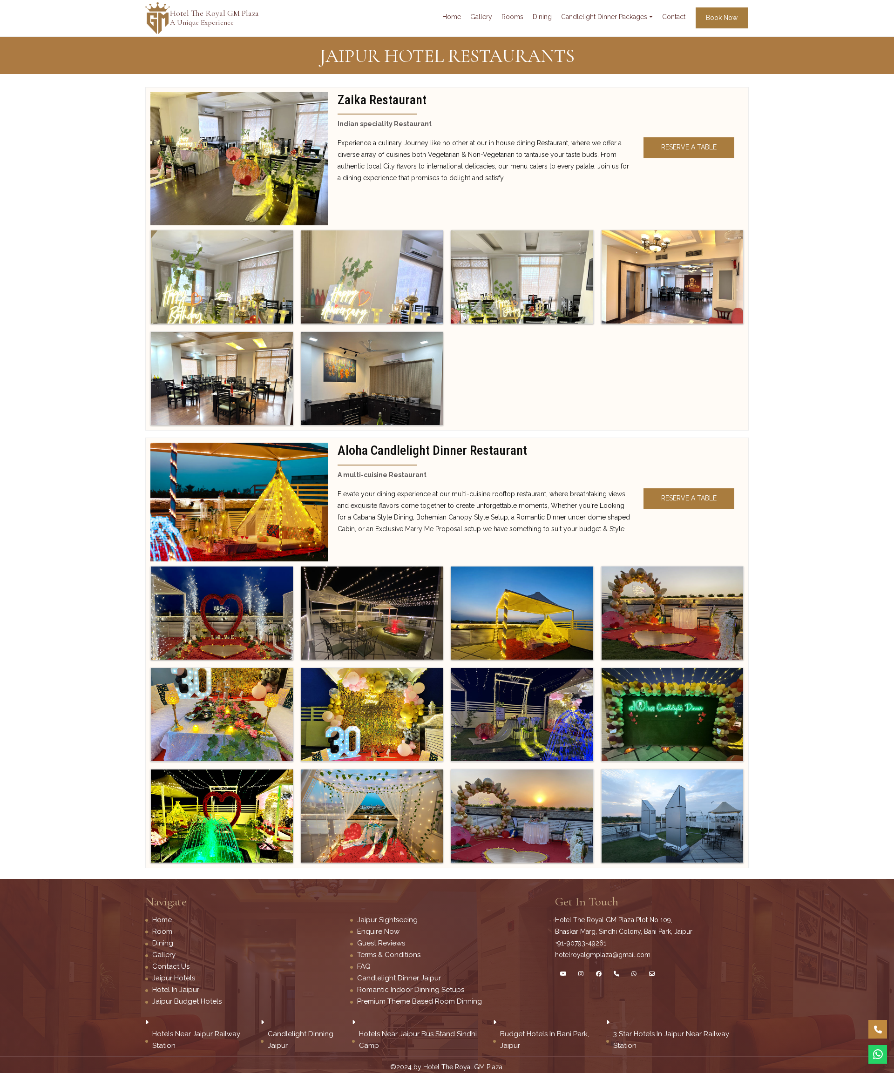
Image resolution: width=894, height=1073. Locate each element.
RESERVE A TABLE (689, 147)
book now (722, 17)
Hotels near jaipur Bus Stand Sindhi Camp (418, 1040)
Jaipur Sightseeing (387, 920)
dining (542, 16)
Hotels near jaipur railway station (196, 1040)
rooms (512, 16)
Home (451, 16)
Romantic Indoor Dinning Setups (410, 989)
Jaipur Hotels (173, 978)
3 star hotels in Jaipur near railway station (671, 1040)
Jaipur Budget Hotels (187, 1001)
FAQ (364, 966)
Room (162, 931)
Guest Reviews (381, 943)
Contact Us (171, 966)
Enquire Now (378, 931)
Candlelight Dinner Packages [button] (604, 16)
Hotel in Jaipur (175, 989)
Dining (162, 943)
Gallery (164, 955)
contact (673, 16)
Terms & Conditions (388, 955)
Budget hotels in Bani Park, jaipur (544, 1040)
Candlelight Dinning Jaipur (300, 1040)
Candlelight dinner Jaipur (399, 978)
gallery (481, 16)
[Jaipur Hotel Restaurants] (239, 158)
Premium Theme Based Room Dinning (419, 1001)
